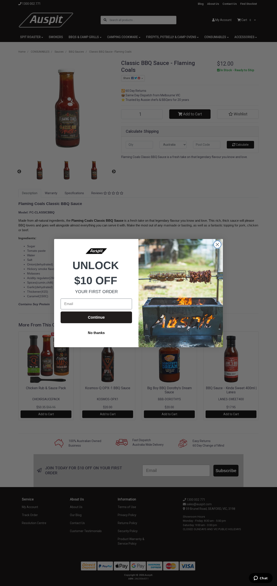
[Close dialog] (217, 244)
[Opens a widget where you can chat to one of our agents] (261, 578)
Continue (96, 317)
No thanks (96, 333)
